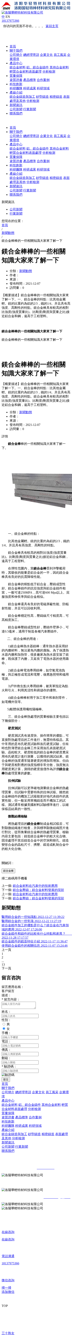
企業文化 (46, 54)
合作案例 (43, 80)
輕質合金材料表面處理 (26, 71)
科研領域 (43, 88)
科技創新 (16, 84)
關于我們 (16, 50)
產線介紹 (16, 92)
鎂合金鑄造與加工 (22, 96)
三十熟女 (8, 1333)
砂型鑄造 (42, 96)
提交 (5, 1079)
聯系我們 (16, 113)
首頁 (13, 46)
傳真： (6, 1049)
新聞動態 (25, 271)
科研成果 (29, 88)
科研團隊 (16, 88)
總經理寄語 (31, 54)
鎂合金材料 (18, 67)
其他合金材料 (59, 67)
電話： (6, 1041)
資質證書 (16, 80)
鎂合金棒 (8, 870)
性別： (6, 1020)
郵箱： (6, 1058)
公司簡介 (16, 54)
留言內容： (11, 999)
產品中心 (16, 63)
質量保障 (16, 75)
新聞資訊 (16, 105)
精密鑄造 (56, 96)
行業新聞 (29, 109)
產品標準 (29, 80)
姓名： (6, 1011)
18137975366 (10, 20)
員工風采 (60, 54)
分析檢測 (48, 71)
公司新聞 (16, 109)
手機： (6, 1033)
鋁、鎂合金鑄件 (37, 67)
